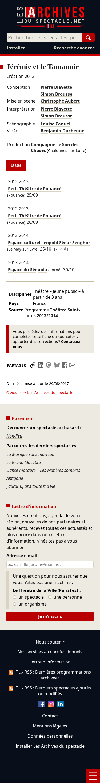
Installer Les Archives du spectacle (50, 746)
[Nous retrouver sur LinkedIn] (60, 706)
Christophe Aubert (60, 101)
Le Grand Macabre (23, 462)
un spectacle (30, 597)
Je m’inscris (50, 616)
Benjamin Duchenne (62, 131)
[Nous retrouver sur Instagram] (51, 706)
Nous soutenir (50, 642)
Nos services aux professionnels (50, 652)
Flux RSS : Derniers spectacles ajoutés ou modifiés (53, 691)
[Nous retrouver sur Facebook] (41, 706)
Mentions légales (50, 726)
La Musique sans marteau (30, 454)
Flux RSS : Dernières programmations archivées (53, 675)
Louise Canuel (55, 124)
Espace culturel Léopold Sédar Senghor (49, 243)
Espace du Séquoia (27, 270)
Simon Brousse (56, 94)
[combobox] (44, 37)
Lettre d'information (50, 662)
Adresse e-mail (21, 555)
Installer (16, 48)
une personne (67, 597)
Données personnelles (50, 736)
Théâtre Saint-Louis (52, 313)
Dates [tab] (16, 165)
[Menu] (93, 776)
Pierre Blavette (56, 87)
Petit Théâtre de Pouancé (34, 189)
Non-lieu (14, 436)
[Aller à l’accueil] (50, 26)
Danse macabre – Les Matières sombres (43, 470)
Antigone (14, 478)
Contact (50, 716)
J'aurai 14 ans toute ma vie (30, 486)
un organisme (32, 604)
